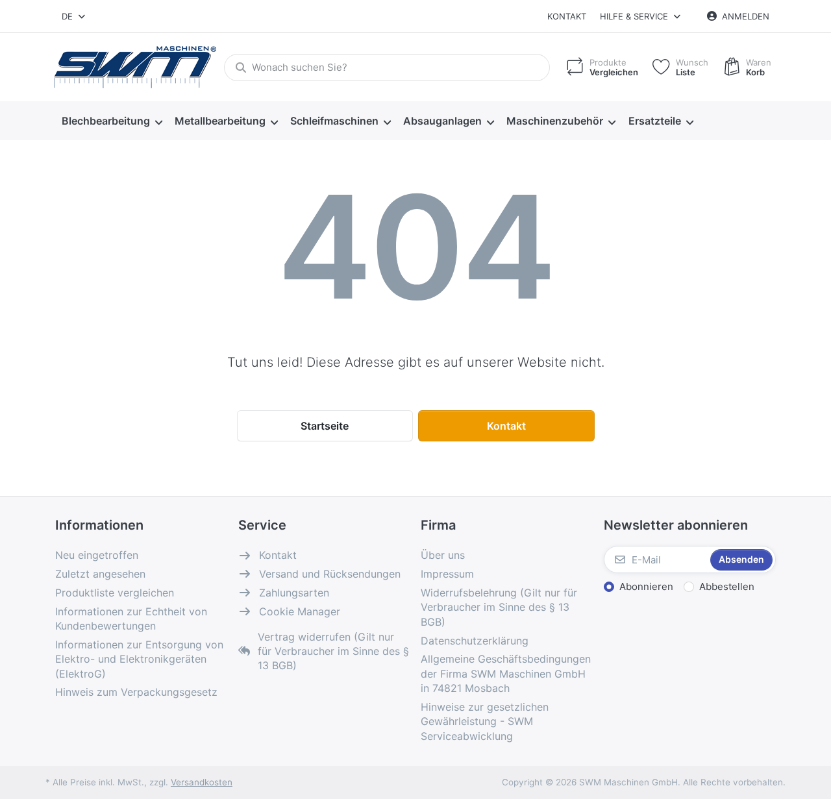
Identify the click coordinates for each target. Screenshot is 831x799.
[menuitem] (111, 121)
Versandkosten (201, 782)
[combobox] (74, 16)
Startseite (325, 425)
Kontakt (566, 16)
